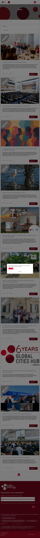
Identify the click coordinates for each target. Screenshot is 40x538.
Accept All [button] (11, 268)
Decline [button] (20, 271)
